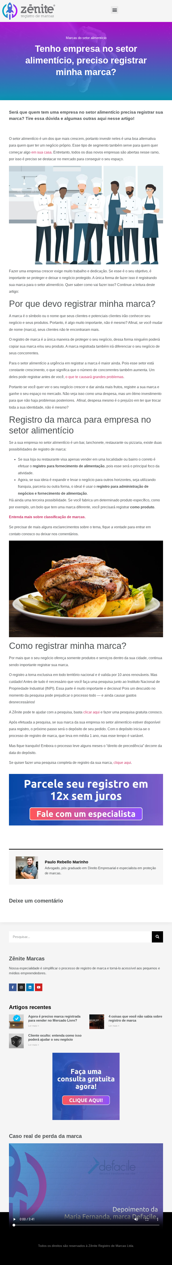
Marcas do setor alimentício (86, 38)
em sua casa (41, 152)
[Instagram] (21, 987)
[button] (114, 10)
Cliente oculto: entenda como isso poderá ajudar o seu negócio (55, 1037)
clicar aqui (91, 712)
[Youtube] (39, 987)
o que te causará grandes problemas (94, 377)
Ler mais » (33, 1026)
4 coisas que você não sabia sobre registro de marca (135, 1018)
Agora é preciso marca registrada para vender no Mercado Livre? (54, 1018)
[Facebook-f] (13, 987)
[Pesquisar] (157, 936)
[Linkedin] (30, 987)
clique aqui (122, 763)
